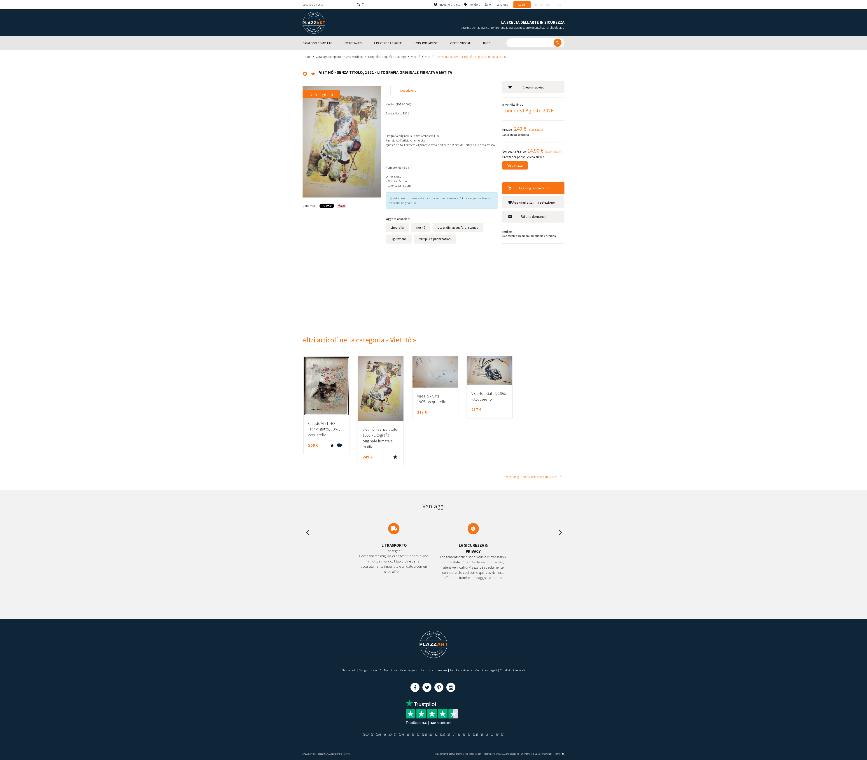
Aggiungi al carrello (533, 188)
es (559, 4)
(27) (401, 734)
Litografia (397, 227)
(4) (384, 734)
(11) (491, 734)
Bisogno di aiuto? (370, 670)
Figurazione (399, 239)
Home (307, 57)
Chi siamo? (348, 670)
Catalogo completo (329, 57)
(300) (366, 734)
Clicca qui (466, 198)
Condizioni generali (512, 670)
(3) (459, 734)
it (554, 4)
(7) (395, 734)
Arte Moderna (355, 57)
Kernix (558, 753)
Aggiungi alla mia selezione (533, 202)
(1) (469, 734)
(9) (372, 734)
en (541, 4)
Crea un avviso (533, 87)
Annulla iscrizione (461, 670)
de (548, 4)
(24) (475, 734)
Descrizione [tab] (408, 90)
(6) (497, 734)
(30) (389, 734)
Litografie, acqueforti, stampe (387, 57)
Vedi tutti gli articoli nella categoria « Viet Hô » (534, 477)
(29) (378, 734)
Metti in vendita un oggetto (401, 670)
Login (522, 4)
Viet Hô (415, 57)
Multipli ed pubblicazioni (435, 239)
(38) (408, 734)
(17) (454, 734)
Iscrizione (502, 4)
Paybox (548, 753)
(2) (418, 734)
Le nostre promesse (434, 670)
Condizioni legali (486, 670)
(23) (431, 734)
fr (535, 4)
